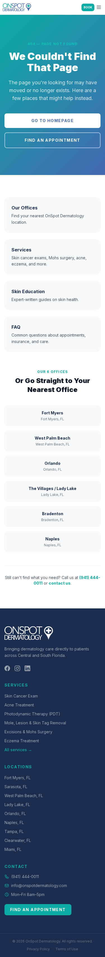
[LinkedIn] (27, 668)
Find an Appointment (52, 140)
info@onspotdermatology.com (39, 885)
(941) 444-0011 (25, 876)
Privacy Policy (38, 949)
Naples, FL (14, 822)
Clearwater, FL (17, 840)
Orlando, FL (15, 813)
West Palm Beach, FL (23, 795)
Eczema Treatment (21, 740)
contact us (60, 583)
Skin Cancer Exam (21, 696)
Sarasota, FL (15, 786)
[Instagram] (17, 668)
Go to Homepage (52, 120)
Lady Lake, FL (17, 804)
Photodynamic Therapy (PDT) (32, 713)
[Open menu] (98, 7)
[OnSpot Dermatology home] (17, 7)
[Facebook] (7, 668)
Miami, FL (12, 849)
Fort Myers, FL (17, 777)
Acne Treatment (19, 704)
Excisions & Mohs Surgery (28, 731)
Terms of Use (66, 949)
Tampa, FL (14, 831)
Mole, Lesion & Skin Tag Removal (35, 722)
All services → (18, 749)
